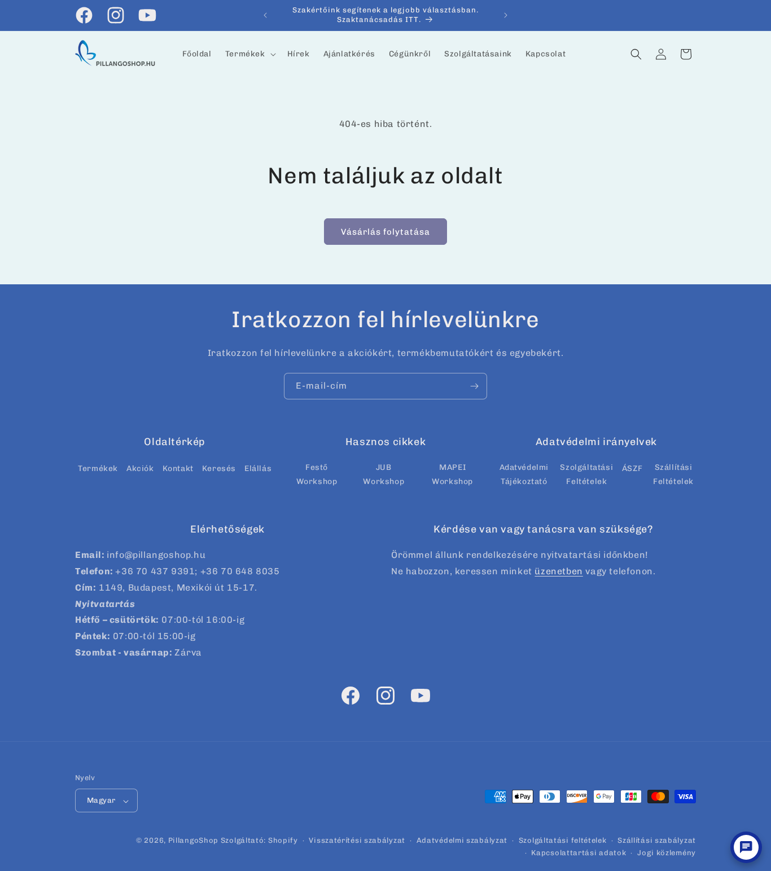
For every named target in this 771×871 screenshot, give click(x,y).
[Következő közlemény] (505, 15)
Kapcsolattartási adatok (578, 853)
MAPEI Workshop (452, 474)
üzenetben (558, 571)
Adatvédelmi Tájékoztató (524, 474)
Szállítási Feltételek (673, 474)
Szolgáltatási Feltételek (586, 474)
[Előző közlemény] (265, 15)
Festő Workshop (317, 474)
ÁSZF (632, 468)
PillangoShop (193, 841)
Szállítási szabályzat (656, 841)
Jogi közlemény (666, 853)
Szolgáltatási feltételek (563, 841)
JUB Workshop (383, 474)
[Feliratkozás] (474, 386)
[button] (249, 54)
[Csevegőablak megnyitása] (746, 847)
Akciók (140, 468)
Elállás (257, 468)
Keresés (219, 468)
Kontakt (178, 468)
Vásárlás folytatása (385, 232)
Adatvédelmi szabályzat (462, 841)
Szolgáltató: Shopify (259, 841)
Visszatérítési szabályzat (357, 841)
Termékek (98, 468)
